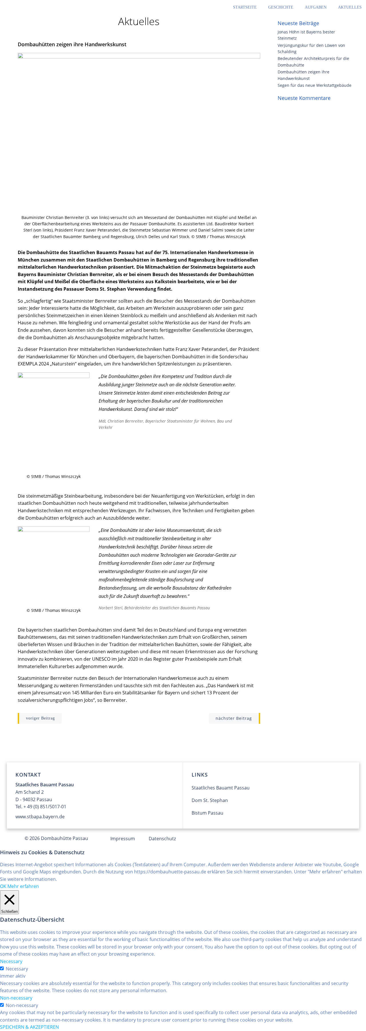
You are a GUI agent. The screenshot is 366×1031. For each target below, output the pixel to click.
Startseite (245, 7)
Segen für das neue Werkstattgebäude (314, 85)
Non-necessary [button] (16, 998)
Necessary (17, 969)
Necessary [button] (11, 961)
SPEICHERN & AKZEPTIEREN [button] (29, 1027)
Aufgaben (316, 7)
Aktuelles (350, 7)
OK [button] (3, 886)
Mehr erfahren (23, 886)
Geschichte (280, 7)
